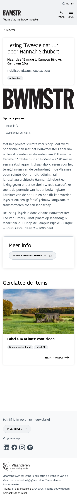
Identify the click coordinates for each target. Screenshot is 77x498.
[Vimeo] (30, 448)
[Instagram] (22, 448)
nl (67, 3)
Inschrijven (14, 428)
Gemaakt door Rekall (15, 493)
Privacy (7, 488)
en (72, 3)
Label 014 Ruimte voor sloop (31, 338)
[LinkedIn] (6, 448)
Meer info (12, 125)
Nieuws (10, 30)
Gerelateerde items (18, 132)
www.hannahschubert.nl (30, 255)
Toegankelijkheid (23, 488)
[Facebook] (14, 448)
